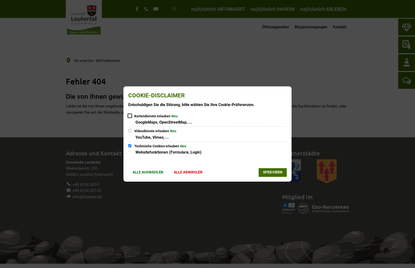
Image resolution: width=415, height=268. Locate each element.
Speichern (272, 172)
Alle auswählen (148, 172)
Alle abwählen (188, 172)
